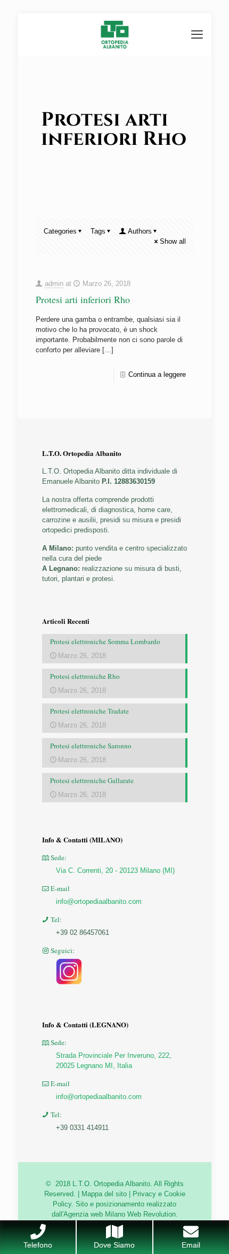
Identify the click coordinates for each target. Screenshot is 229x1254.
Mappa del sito (104, 1194)
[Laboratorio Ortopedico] (115, 35)
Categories (60, 231)
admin (54, 284)
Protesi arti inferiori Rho (83, 299)
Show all (173, 241)
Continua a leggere (157, 374)
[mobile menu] (197, 35)
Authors (140, 231)
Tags (98, 231)
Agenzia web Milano (94, 1214)
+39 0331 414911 (82, 1128)
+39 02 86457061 (82, 932)
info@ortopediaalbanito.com (99, 901)
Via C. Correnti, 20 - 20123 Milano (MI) (115, 870)
